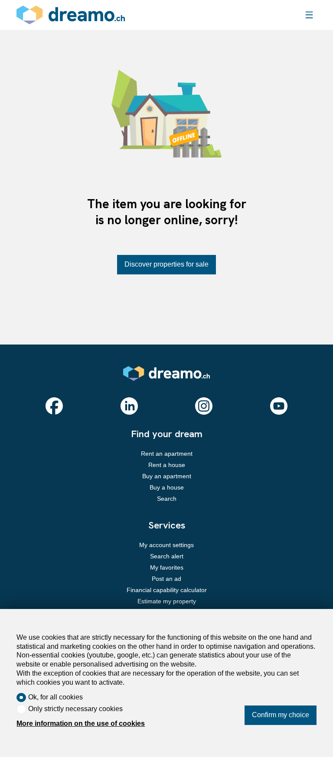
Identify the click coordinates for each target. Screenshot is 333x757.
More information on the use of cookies (80, 723)
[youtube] (278, 406)
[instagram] (203, 406)
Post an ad (166, 578)
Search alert (166, 556)
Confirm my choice (280, 714)
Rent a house (166, 464)
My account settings (166, 544)
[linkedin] (129, 406)
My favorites (166, 567)
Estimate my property (166, 601)
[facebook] (54, 406)
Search (166, 498)
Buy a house (167, 487)
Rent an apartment (167, 453)
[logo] (70, 15)
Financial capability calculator (167, 589)
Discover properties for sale (166, 264)
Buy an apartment (166, 476)
